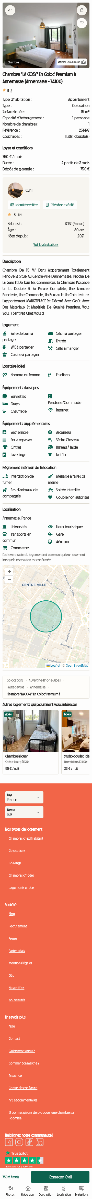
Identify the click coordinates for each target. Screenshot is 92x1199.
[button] (9, 571)
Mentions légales (20, 963)
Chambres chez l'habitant (26, 838)
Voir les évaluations (45, 244)
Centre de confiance (23, 1088)
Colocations (17, 850)
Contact (14, 1038)
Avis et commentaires (23, 1100)
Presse (13, 938)
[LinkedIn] (39, 1142)
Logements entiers (21, 887)
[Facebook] (9, 1142)
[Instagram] (19, 1142)
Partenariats (17, 951)
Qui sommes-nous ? (22, 1051)
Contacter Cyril (60, 1177)
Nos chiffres (16, 988)
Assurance (15, 1075)
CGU (11, 975)
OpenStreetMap (77, 665)
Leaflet (55, 665)
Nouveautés (17, 1000)
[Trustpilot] (24, 1166)
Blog (12, 914)
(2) (20, 215)
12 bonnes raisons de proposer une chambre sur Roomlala (41, 1115)
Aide (12, 1026)
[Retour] (10, 16)
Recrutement (18, 926)
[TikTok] (29, 1142)
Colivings (15, 863)
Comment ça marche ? (24, 1063)
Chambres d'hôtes (21, 875)
